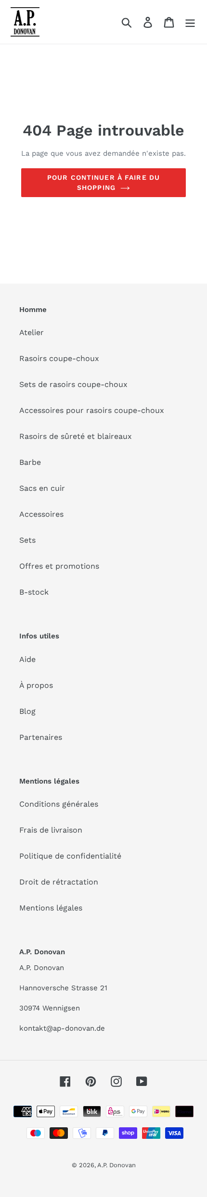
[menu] (190, 22)
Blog (27, 711)
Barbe (30, 462)
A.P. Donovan (116, 1165)
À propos (36, 685)
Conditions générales (58, 804)
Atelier (31, 332)
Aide (27, 659)
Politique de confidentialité (70, 855)
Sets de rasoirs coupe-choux (73, 384)
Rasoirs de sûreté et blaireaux (75, 436)
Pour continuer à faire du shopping (103, 182)
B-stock (34, 592)
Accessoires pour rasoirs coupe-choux (91, 410)
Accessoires (41, 514)
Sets (27, 540)
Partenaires (40, 737)
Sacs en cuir (42, 488)
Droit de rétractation (58, 881)
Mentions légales (50, 907)
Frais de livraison (50, 830)
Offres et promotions (59, 566)
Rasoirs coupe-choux (59, 358)
